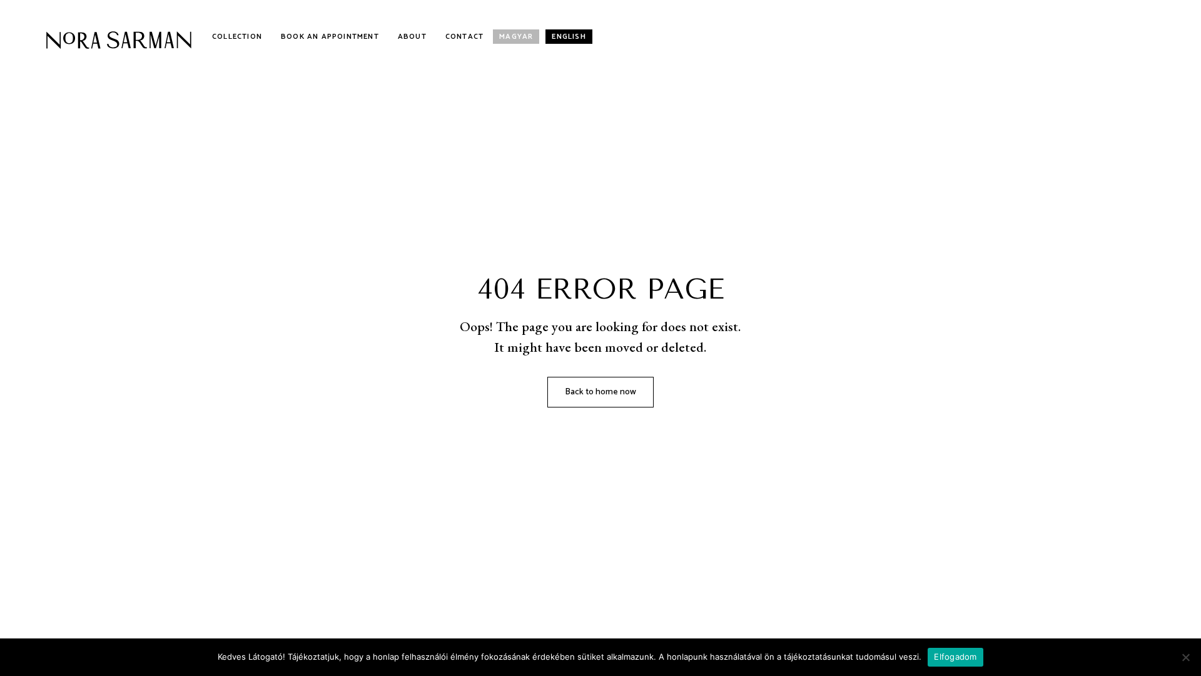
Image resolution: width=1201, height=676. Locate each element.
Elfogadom (955, 657)
